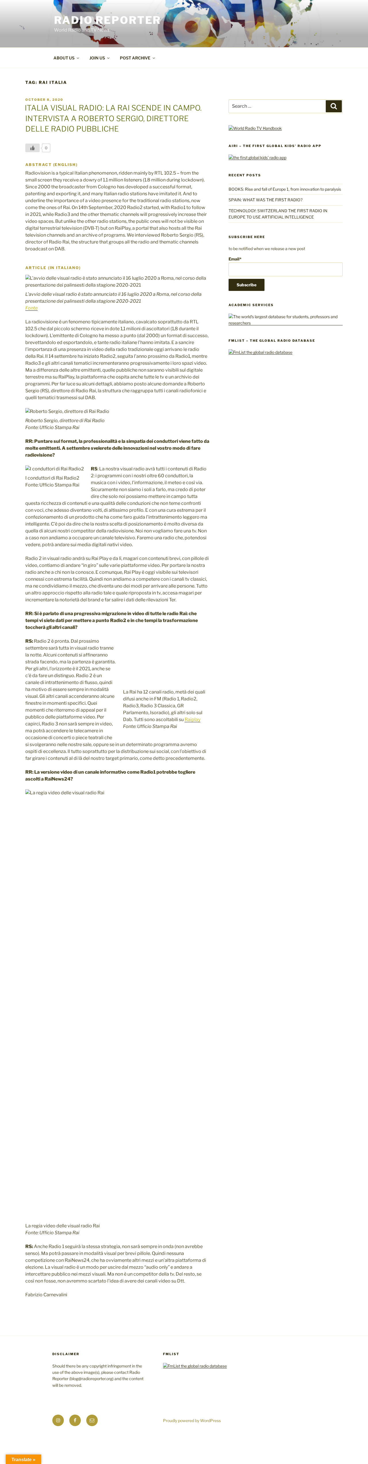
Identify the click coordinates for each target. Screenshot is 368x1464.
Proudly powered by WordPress (192, 1420)
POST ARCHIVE (135, 57)
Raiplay (192, 719)
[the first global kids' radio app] (257, 157)
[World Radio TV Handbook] (255, 128)
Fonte (31, 308)
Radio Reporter (107, 20)
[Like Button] (32, 148)
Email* (235, 258)
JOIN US (97, 57)
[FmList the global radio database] (260, 352)
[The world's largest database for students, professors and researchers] (286, 322)
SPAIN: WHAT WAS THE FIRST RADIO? (266, 199)
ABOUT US (63, 57)
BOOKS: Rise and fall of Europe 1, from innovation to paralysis (285, 189)
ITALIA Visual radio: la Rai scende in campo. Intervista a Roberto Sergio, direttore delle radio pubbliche (113, 118)
